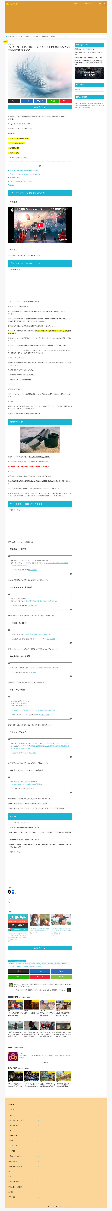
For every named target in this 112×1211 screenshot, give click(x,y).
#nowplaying (15, 784)
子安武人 (65, 963)
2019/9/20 (12, 963)
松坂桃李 (19, 966)
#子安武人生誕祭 (35, 746)
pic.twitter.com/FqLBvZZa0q (46, 710)
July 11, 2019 (31, 672)
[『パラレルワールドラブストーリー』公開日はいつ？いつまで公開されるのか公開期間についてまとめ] (18, 922)
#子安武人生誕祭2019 (47, 746)
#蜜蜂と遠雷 (28, 601)
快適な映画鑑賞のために (16, 1166)
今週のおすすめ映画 (14, 1156)
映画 (11, 961)
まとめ (11, 185)
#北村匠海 (64, 563)
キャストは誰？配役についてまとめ (20, 181)
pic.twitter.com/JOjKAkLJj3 (41, 634)
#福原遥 (40, 667)
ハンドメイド (12, 1146)
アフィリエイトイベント (16, 1120)
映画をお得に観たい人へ (16, 1181)
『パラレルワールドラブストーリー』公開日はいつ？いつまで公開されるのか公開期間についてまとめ (18, 935)
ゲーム (10, 1130)
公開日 (44, 963)
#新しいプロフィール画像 (19, 710)
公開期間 (51, 963)
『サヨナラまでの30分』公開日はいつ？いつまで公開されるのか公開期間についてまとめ (61, 930)
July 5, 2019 (33, 570)
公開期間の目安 (14, 177)
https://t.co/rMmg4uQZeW (53, 563)
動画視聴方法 (12, 1161)
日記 (9, 1171)
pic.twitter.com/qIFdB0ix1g (34, 784)
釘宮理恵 (39, 966)
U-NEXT (88, 49)
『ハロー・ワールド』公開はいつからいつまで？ (24, 174)
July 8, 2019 (51, 639)
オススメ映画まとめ (14, 1125)
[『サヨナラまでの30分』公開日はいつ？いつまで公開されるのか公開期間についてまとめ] (61, 920)
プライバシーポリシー (87, 3)
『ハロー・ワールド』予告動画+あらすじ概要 (23, 170)
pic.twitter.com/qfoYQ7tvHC (22, 748)
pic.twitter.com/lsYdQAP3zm (48, 601)
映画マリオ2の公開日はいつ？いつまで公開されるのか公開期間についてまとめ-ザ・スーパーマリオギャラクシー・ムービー (89, 105)
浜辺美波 (26, 966)
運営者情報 (98, 3)
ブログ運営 (11, 1151)
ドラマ (10, 1140)
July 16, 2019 (45, 715)
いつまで (27, 963)
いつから (20, 963)
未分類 (10, 1192)
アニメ (10, 1115)
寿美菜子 (12, 966)
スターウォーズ (13, 1135)
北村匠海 (58, 963)
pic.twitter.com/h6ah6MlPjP (19, 565)
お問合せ (76, 3)
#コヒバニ (34, 667)
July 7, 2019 (30, 788)
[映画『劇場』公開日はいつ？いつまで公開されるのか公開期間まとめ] (40, 920)
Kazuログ (12, 4)
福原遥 (32, 966)
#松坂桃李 (36, 601)
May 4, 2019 (32, 753)
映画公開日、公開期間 (20, 961)
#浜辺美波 (29, 634)
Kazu (21, 1053)
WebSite (46, 1062)
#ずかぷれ (22, 784)
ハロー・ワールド (36, 963)
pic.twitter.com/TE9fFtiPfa (51, 667)
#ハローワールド (32, 710)
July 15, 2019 (32, 605)
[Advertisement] (56, 20)
